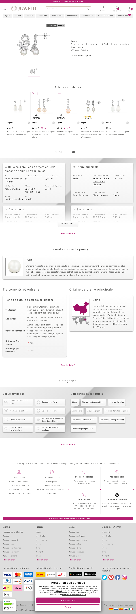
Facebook (117, 577)
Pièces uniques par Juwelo (83, 429)
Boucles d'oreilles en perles (116, 411)
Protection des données (20, 605)
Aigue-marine (41, 540)
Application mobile (51, 485)
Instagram (124, 577)
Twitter (104, 577)
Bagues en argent (10, 540)
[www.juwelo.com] (126, 609)
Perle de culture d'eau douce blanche (101, 181)
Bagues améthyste (77, 536)
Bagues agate (74, 532)
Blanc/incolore (100, 195)
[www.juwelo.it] (131, 609)
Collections (42, 15)
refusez (59, 591)
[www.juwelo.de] (111, 609)
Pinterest (111, 577)
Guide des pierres (105, 15)
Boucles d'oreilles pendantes (112, 420)
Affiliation (51, 493)
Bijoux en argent (94, 411)
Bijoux (7, 15)
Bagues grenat (75, 556)
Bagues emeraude (76, 552)
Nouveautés (72, 15)
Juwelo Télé (124, 15)
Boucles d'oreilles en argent (83, 420)
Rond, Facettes (80, 195)
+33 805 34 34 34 (86, 506)
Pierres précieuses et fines (93, 402)
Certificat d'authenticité (19, 485)
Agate (38, 532)
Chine (116, 195)
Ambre (38, 544)
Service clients (19, 477)
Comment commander (19, 481)
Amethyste (40, 536)
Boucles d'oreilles (116, 402)
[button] (4, 8)
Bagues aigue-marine (78, 540)
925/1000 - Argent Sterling (32, 190)
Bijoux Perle (77, 411)
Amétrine (106, 540)
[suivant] (130, 116)
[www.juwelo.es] (121, 609)
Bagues (6, 536)
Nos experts (51, 481)
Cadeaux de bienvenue (19, 489)
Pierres (18, 15)
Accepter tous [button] (68, 600)
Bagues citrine (75, 548)
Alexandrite (107, 532)
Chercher (88, 9)
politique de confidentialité (73, 595)
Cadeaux (29, 15)
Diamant (39, 552)
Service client (84, 499)
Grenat (39, 556)
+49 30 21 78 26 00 (86, 508)
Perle (75, 178)
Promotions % (87, 15)
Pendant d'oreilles (14, 199)
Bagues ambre (75, 544)
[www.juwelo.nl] (116, 609)
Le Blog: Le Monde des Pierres (50, 489)
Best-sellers (57, 15)
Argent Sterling (12, 189)
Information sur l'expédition (19, 493)
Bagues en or (8, 544)
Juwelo (28, 199)
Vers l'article (67, 233)
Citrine (38, 548)
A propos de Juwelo (51, 477)
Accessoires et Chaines (13, 532)
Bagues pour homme (12, 552)
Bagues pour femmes (12, 548)
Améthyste (106, 536)
